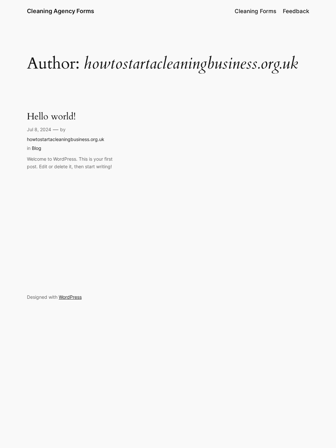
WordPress (70, 297)
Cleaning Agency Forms (60, 11)
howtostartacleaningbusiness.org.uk (65, 139)
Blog (36, 148)
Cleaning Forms (255, 11)
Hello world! (51, 116)
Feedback (296, 11)
